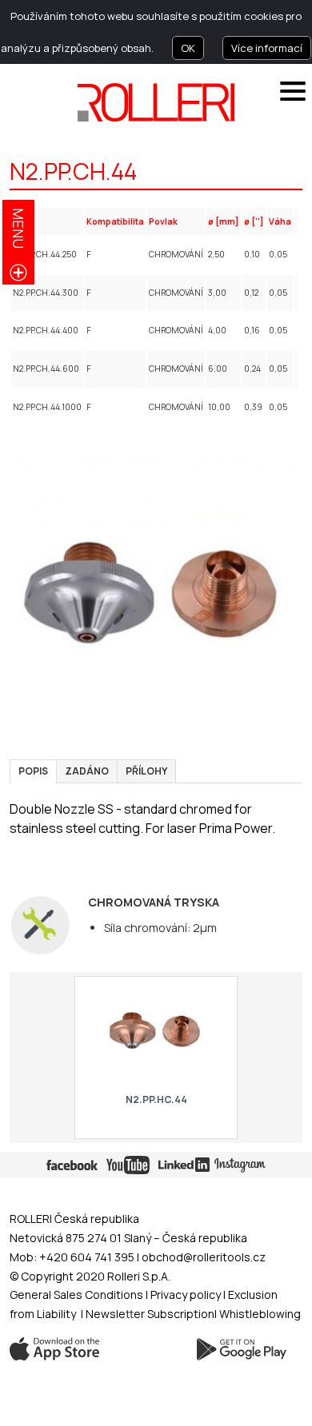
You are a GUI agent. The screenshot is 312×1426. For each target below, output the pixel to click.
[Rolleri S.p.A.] (156, 102)
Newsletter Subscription (150, 1313)
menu (18, 228)
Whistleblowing (260, 1313)
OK (188, 48)
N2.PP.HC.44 (155, 1099)
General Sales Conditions (76, 1294)
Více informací (266, 48)
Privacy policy (186, 1294)
